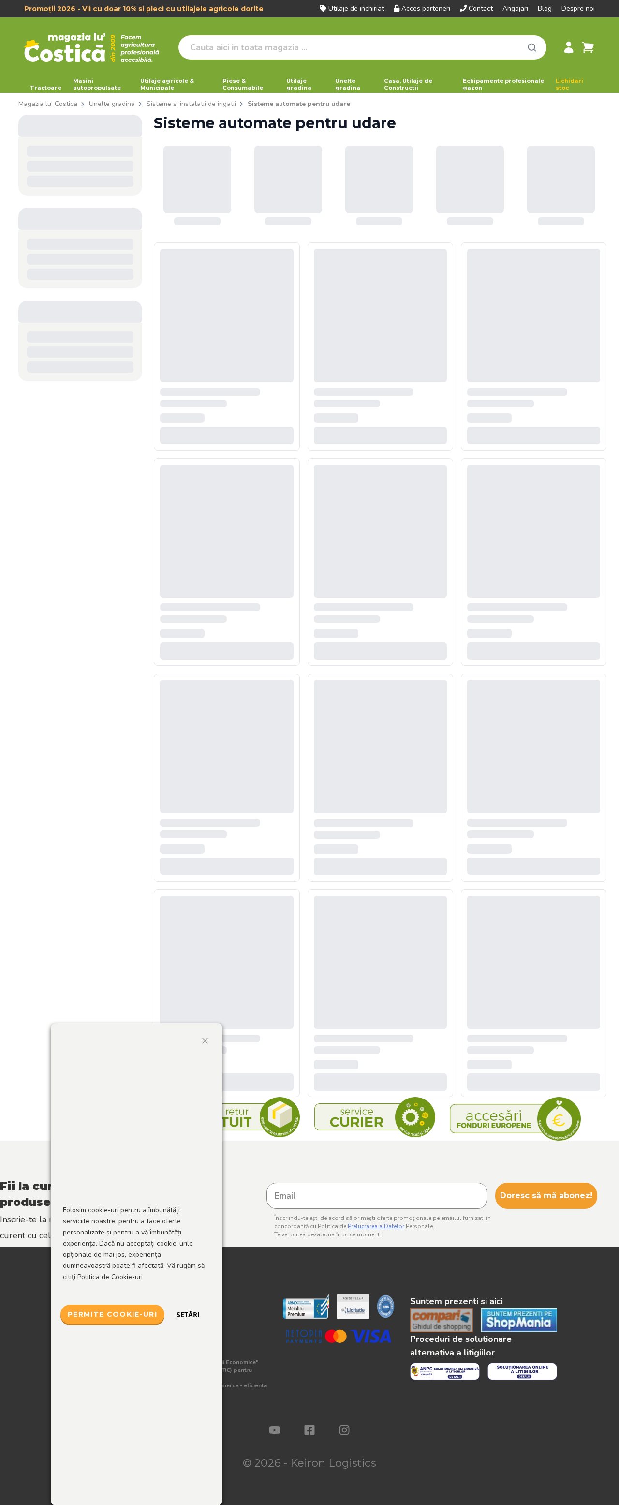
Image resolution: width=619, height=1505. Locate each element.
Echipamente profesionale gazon (503, 84)
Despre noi (578, 8)
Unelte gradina (347, 84)
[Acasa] (97, 47)
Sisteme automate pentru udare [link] (299, 103)
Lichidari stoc (569, 84)
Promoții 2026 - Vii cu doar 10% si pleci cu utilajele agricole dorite (144, 8)
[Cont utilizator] (568, 47)
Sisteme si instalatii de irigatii (191, 103)
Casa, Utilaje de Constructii (408, 84)
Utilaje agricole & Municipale (167, 84)
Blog (545, 8)
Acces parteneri (425, 8)
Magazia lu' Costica (47, 103)
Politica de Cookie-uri (110, 1276)
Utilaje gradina (298, 84)
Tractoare (45, 87)
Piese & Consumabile (242, 84)
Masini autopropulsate (97, 84)
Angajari (515, 8)
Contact (481, 8)
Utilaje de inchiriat (356, 8)
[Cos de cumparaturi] (588, 47)
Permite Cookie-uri (112, 1314)
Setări (188, 1314)
